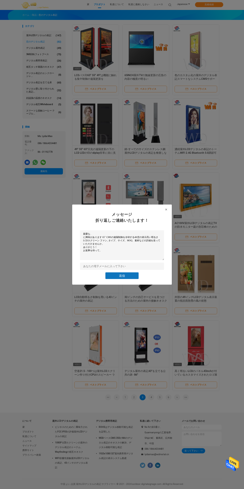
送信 (122, 275)
